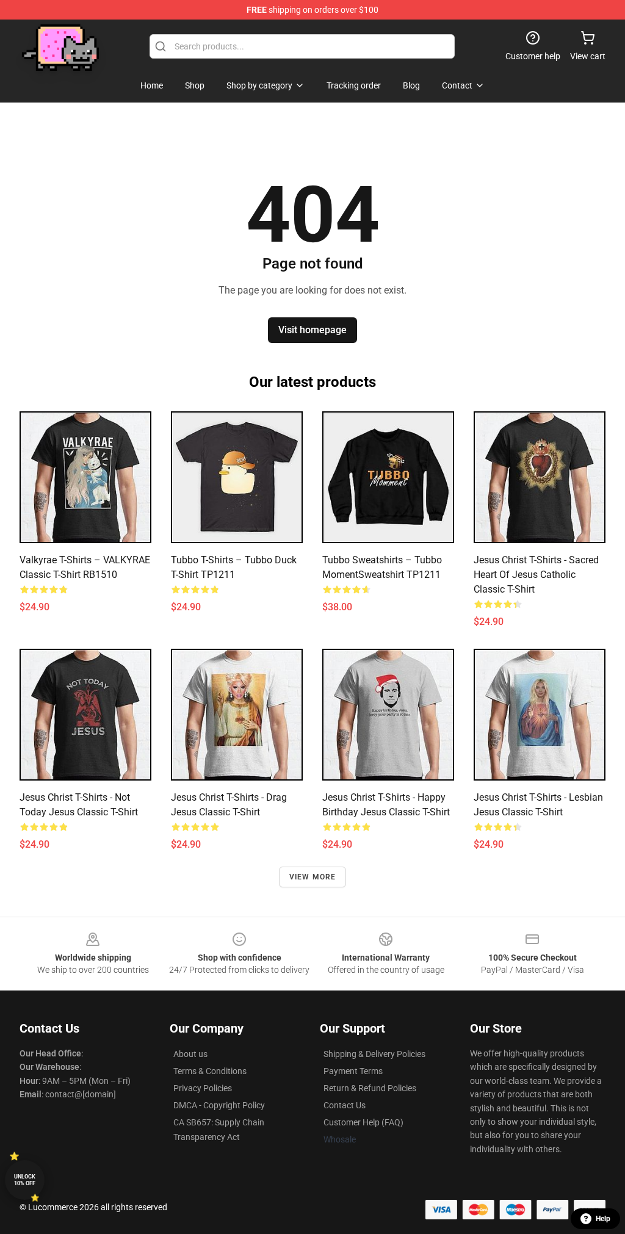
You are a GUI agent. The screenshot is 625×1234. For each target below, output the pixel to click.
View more (312, 877)
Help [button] (603, 1218)
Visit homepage (312, 330)
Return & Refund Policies (369, 1088)
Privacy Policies (202, 1088)
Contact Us (344, 1105)
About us (190, 1054)
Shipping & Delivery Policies (374, 1054)
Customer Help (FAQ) (363, 1122)
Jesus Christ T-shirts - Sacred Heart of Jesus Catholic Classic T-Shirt (536, 574)
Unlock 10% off (24, 1180)
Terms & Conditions (210, 1071)
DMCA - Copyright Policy (219, 1105)
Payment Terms (353, 1071)
